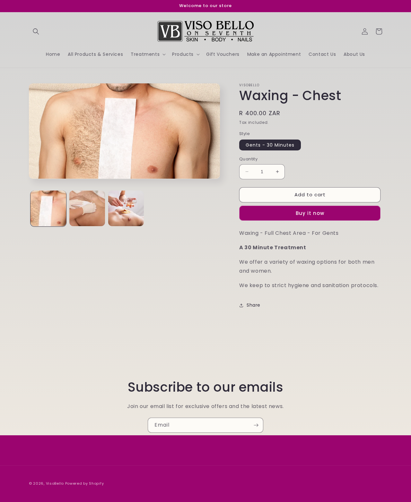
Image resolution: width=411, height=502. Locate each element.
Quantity (248, 159)
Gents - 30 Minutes (270, 145)
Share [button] (253, 305)
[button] (36, 31)
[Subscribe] (256, 425)
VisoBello (55, 483)
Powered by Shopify (84, 483)
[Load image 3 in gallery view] (126, 208)
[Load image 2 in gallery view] (87, 208)
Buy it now (310, 213)
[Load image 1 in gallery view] (48, 208)
